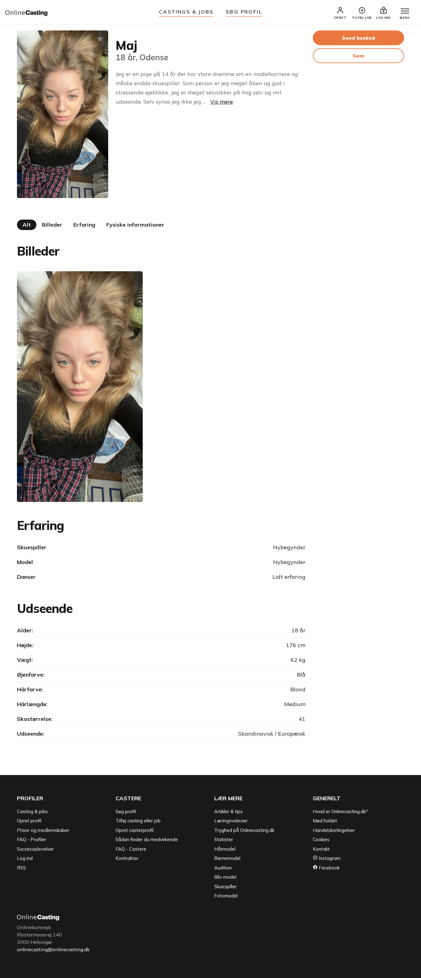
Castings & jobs (186, 12)
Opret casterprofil (134, 830)
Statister (223, 839)
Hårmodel (224, 849)
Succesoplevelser (35, 849)
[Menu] (405, 11)
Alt (26, 224)
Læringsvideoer (230, 821)
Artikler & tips (228, 811)
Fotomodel (226, 896)
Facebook (328, 868)
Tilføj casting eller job (138, 821)
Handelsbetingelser (334, 830)
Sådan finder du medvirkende (147, 839)
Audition (223, 868)
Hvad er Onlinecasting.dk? (340, 811)
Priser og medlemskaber (43, 830)
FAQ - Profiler (31, 839)
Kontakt (321, 849)
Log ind (25, 858)
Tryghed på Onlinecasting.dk (244, 830)
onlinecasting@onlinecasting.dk (53, 949)
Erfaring (84, 224)
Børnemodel (227, 858)
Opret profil (29, 821)
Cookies (321, 839)
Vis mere (221, 101)
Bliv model (225, 877)
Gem (358, 56)
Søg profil (126, 811)
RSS (21, 868)
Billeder (52, 224)
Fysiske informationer (135, 224)
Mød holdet (325, 821)
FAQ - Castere (131, 849)
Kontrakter (127, 858)
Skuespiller (225, 886)
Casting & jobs (32, 811)
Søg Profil (244, 12)
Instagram (329, 858)
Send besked (358, 38)
